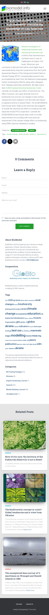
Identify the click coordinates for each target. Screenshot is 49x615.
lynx (29, 331)
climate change (12, 134)
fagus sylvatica (29, 318)
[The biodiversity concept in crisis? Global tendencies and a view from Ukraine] (24, 488)
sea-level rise (41, 134)
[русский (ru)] (25, 2)
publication (11, 344)
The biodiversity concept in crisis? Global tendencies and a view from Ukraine (23, 512)
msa (34, 335)
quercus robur (21, 344)
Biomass (9, 376)
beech (16, 304)
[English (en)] (22, 2)
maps (7, 335)
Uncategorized (11, 394)
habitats (16, 326)
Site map (19, 604)
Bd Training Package (18, 130)
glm (18, 322)
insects (31, 326)
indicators (24, 326)
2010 (6, 300)
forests (37, 318)
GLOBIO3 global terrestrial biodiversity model (23, 88)
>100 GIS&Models (32, 260)
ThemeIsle (32, 609)
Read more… (27, 529)
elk (42, 314)
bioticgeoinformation (13, 309)
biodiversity (25, 304)
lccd (26, 331)
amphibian (32, 300)
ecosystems (21, 314)
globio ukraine (24, 134)
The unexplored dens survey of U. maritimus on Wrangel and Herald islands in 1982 (23, 576)
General (32, 130)
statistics (12, 348)
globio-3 (33, 134)
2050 (10, 300)
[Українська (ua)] (28, 2)
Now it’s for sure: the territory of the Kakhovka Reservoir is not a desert (24, 458)
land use (16, 330)
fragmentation (10, 322)
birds (24, 309)
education (34, 313)
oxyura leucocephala (11, 340)
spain (6, 348)
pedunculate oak (23, 340)
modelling (18, 335)
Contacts (29, 604)
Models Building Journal (15, 389)
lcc (23, 331)
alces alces (25, 300)
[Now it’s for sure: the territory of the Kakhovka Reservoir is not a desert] (24, 435)
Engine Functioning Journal (16, 381)
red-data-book (31, 344)
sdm (39, 343)
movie (29, 336)
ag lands (16, 300)
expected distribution (14, 318)
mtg (39, 335)
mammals (36, 330)
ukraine (19, 348)
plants (32, 340)
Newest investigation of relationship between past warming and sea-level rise (32, 50)
